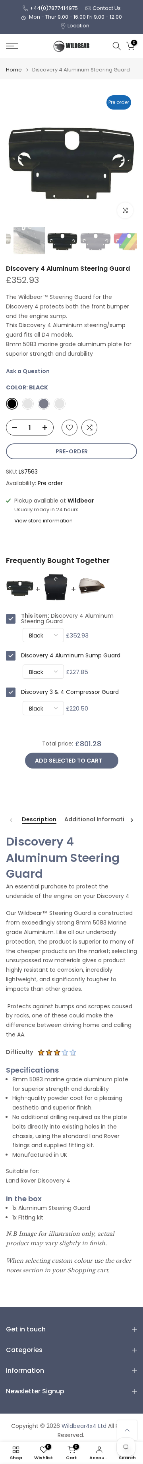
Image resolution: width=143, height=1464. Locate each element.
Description (39, 819)
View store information (43, 520)
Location (78, 25)
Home (14, 69)
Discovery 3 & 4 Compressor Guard (70, 692)
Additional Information (98, 819)
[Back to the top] (127, 1430)
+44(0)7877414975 (54, 8)
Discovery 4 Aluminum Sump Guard (70, 655)
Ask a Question (28, 371)
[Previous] (11, 820)
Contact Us (107, 8)
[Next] (131, 820)
